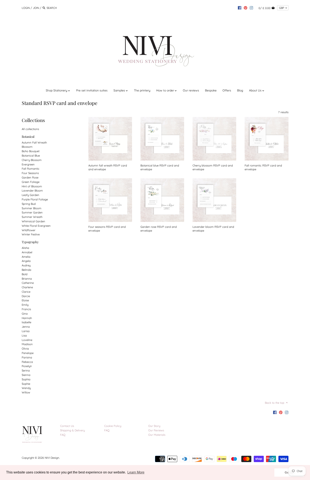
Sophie (26, 383)
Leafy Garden (30, 195)
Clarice (26, 291)
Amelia (26, 256)
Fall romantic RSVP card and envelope (263, 167)
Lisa (24, 335)
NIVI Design (52, 457)
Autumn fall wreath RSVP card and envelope (107, 167)
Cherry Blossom (32, 160)
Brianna (27, 278)
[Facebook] (239, 8)
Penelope (28, 353)
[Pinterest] (245, 8)
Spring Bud (29, 203)
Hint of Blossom (32, 186)
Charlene (27, 287)
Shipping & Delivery (72, 430)
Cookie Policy (112, 426)
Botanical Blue (31, 155)
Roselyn (27, 366)
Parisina (27, 357)
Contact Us (67, 426)
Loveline (27, 340)
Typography (30, 242)
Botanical (28, 136)
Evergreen (28, 164)
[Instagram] (251, 8)
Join (36, 7)
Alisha (25, 247)
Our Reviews (156, 430)
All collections (30, 129)
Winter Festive (31, 234)
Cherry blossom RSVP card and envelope (213, 167)
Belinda (26, 269)
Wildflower (28, 230)
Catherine (28, 282)
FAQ (62, 434)
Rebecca (27, 361)
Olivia (25, 348)
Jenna (26, 326)
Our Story (154, 426)
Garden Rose (30, 177)
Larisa (26, 331)
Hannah (27, 318)
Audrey (26, 265)
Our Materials (156, 434)
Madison (27, 344)
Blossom (27, 146)
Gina (25, 313)
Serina (26, 370)
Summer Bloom (31, 208)
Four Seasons (30, 173)
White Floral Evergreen (36, 225)
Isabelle (26, 322)
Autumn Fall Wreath (34, 142)
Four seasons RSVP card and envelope (107, 228)
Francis (26, 309)
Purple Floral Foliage (35, 199)
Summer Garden (32, 212)
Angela (26, 261)
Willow (26, 392)
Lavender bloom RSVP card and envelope (213, 228)
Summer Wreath (32, 217)
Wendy (26, 388)
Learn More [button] (135, 472)
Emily (25, 304)
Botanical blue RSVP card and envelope (159, 167)
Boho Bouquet (30, 151)
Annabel (27, 252)
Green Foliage (30, 182)
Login (26, 7)
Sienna (26, 375)
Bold (24, 274)
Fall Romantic (30, 168)
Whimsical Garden (33, 221)
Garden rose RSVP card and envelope (158, 228)
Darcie (26, 296)
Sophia (26, 379)
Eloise (25, 300)
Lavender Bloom (32, 190)
